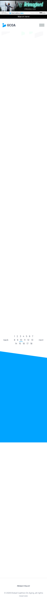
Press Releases (35, 65)
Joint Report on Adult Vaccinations (21, 141)
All (6, 65)
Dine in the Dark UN (21, 307)
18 (31, 343)
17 (27, 343)
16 (24, 343)
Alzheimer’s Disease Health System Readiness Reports (22, 86)
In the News (18, 65)
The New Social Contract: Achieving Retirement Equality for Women (22, 197)
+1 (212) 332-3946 (15, 521)
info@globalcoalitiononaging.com (23, 525)
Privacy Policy (23, 586)
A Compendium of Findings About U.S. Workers (22, 256)
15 (20, 343)
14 (16, 343)
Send (38, 555)
